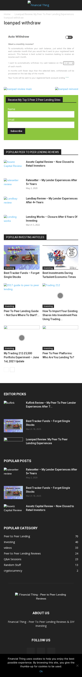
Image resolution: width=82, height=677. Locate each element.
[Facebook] (31, 651)
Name (11, 109)
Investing (9, 268)
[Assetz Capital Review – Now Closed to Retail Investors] (13, 166)
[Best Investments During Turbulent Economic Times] (60, 257)
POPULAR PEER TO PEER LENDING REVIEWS (32, 152)
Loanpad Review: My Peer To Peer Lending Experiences (44, 14)
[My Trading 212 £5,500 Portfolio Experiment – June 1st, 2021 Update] (22, 337)
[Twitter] (41, 651)
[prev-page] (6, 369)
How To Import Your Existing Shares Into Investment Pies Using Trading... (60, 315)
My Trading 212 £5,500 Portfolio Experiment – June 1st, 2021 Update (21, 357)
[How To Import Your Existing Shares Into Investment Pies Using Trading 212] (60, 295)
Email (11, 119)
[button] (6, 5)
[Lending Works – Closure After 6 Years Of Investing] (13, 221)
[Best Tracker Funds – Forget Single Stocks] (22, 257)
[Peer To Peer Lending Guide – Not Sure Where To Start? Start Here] (22, 295)
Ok (41, 671)
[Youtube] (51, 651)
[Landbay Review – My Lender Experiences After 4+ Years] (13, 203)
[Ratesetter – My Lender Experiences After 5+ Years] (13, 185)
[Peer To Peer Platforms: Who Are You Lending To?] (60, 337)
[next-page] (12, 369)
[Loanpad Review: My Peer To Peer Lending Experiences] (13, 444)
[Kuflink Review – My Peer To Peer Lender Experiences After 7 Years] (13, 407)
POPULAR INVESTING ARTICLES (25, 237)
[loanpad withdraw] (41, 83)
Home (7, 14)
